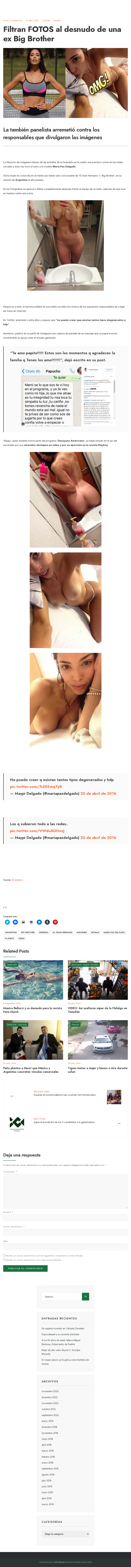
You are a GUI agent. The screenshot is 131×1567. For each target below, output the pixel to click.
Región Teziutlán (90, 964)
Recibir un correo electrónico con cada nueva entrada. (33, 1260)
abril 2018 (47, 1445)
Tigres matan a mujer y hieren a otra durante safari (97, 1070)
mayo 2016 (47, 1492)
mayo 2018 (47, 1439)
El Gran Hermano (62, 932)
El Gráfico (17, 879)
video (21, 938)
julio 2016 (46, 1480)
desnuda (43, 932)
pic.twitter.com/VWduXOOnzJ (37, 830)
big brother (28, 932)
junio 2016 (47, 1486)
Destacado (12, 964)
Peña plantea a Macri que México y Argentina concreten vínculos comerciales (30, 1070)
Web (5, 1241)
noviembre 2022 (50, 1403)
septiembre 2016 (50, 1468)
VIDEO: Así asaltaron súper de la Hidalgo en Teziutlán (97, 1010)
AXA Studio (59, 1562)
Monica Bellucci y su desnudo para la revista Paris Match (32, 1010)
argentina (11, 932)
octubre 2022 (49, 1409)
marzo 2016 (48, 1504)
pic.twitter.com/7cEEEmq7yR (36, 786)
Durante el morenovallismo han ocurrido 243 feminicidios (65, 1093)
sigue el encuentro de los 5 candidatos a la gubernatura (64, 1120)
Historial (56, 20)
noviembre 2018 (50, 1433)
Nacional (23, 1024)
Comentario (10, 1172)
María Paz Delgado (114, 932)
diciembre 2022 (50, 1397)
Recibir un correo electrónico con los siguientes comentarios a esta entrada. (44, 1255)
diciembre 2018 (49, 1427)
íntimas (95, 932)
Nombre (8, 1212)
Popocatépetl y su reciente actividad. (61, 1334)
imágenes (82, 932)
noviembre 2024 (50, 1391)
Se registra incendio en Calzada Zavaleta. (63, 1328)
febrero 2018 (48, 1457)
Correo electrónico (13, 1226)
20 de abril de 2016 (98, 793)
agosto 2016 (48, 1474)
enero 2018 (47, 1462)
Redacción (17, 20)
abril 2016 (47, 1498)
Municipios (76, 964)
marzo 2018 (48, 1451)
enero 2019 (47, 1421)
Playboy (9, 938)
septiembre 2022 (50, 1415)
